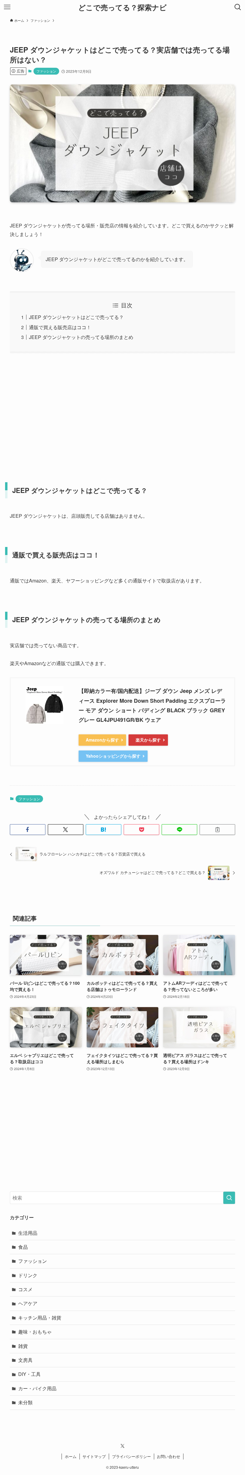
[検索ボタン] (238, 7)
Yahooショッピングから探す (113, 756)
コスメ (25, 1289)
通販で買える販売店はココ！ (60, 327)
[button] (27, 829)
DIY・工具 (29, 1374)
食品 (23, 1246)
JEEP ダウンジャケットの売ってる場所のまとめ (81, 337)
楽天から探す (148, 740)
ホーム (70, 1456)
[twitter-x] (122, 1446)
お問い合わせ (168, 1456)
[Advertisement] (122, 414)
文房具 (25, 1360)
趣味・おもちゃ (35, 1331)
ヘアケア (27, 1303)
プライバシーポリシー (131, 1456)
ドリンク (27, 1275)
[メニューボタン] (7, 7)
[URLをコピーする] (217, 829)
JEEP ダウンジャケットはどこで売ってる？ (76, 317)
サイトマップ (94, 1456)
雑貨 (23, 1346)
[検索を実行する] (229, 1198)
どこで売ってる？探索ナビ (122, 7)
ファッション (46, 71)
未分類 (25, 1402)
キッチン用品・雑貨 (39, 1317)
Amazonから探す (102, 740)
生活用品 (27, 1232)
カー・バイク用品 (37, 1388)
